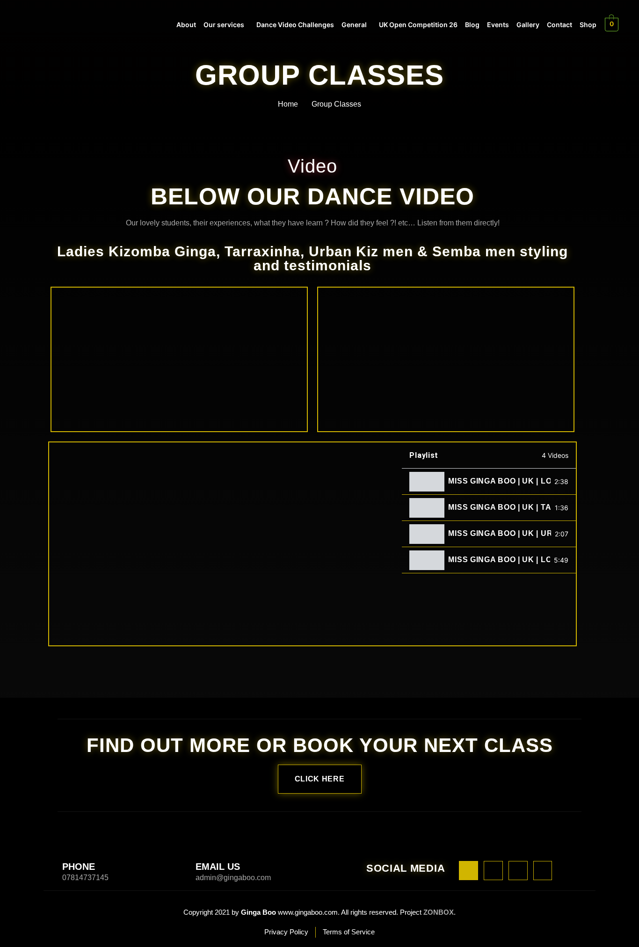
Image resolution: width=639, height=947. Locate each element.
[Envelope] (542, 870)
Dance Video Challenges (295, 25)
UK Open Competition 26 (418, 25)
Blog (472, 25)
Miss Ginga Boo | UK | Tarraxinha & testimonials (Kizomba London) (499, 507)
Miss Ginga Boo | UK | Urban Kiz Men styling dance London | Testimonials (499, 533)
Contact (559, 25)
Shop (588, 25)
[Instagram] (493, 870)
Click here (320, 779)
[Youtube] (518, 870)
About (186, 25)
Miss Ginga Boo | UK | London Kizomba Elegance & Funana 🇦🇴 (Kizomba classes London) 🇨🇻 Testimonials (499, 560)
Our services (223, 25)
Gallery (527, 25)
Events (498, 25)
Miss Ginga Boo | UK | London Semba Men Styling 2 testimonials (499, 481)
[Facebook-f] (468, 870)
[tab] (489, 482)
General (354, 25)
